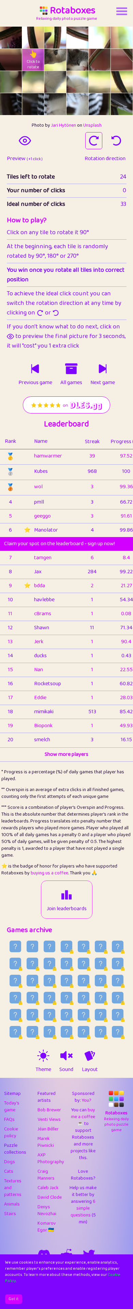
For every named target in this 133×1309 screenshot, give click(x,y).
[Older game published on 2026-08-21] (66, 963)
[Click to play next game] (102, 368)
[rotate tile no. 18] (11, 104)
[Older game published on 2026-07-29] (100, 1015)
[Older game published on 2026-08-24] (15, 963)
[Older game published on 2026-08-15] (49, 980)
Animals (12, 1204)
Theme (43, 1070)
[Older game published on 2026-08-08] (49, 997)
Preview (25, 159)
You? (86, 1100)
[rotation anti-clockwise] (116, 140)
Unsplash (92, 125)
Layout (90, 1070)
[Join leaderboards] (66, 894)
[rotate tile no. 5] (122, 37)
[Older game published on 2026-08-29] (49, 946)
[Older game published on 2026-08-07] (66, 997)
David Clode (50, 1197)
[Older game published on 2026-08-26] (100, 946)
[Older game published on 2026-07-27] (15, 1032)
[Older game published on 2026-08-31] (15, 946)
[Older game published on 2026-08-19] (100, 963)
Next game (102, 383)
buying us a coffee (49, 873)
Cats (8, 1171)
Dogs (9, 1162)
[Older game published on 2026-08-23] (32, 963)
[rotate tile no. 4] (99, 37)
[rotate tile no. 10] (99, 60)
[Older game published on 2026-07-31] (66, 1015)
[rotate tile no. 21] (77, 104)
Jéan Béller (48, 1129)
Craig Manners (46, 1175)
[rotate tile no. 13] (33, 82)
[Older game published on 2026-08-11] (117, 980)
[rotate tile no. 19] (33, 104)
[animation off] (89, 1055)
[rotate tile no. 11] (122, 60)
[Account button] (121, 11)
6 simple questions (83, 1208)
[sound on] (66, 1055)
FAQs (9, 1119)
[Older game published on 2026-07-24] (66, 1032)
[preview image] (24, 140)
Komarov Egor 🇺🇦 (47, 1227)
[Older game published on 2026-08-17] (15, 980)
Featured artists (47, 1097)
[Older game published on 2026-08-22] (49, 963)
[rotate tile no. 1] (33, 37)
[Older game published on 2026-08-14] (66, 980)
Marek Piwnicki (46, 1142)
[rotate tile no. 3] (77, 37)
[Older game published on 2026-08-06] (83, 997)
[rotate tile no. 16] (99, 82)
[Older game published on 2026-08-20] (83, 963)
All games (71, 383)
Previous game (35, 383)
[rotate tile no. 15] (77, 82)
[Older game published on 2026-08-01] (49, 1015)
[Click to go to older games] (71, 368)
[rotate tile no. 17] (122, 82)
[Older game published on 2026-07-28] (117, 1015)
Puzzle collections (15, 1149)
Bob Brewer (49, 1110)
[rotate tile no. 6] (11, 60)
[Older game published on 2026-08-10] (15, 997)
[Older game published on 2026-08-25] (117, 946)
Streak (92, 441)
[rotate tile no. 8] (55, 60)
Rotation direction (105, 159)
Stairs (10, 1213)
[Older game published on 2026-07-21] (117, 1032)
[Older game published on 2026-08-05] (100, 997)
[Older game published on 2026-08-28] (66, 946)
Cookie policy (11, 1132)
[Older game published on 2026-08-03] (15, 1015)
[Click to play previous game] (35, 368)
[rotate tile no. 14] (55, 82)
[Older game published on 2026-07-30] (83, 1015)
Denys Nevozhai (47, 1210)
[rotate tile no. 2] (55, 37)
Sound (66, 1070)
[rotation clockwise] (93, 140)
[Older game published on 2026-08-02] (32, 1015)
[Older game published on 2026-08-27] (83, 946)
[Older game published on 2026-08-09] (32, 997)
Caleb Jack (48, 1188)
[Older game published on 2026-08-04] (117, 997)
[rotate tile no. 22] (99, 104)
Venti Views (49, 1119)
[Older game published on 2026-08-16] (32, 980)
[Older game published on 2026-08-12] (100, 980)
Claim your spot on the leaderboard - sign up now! (59, 543)
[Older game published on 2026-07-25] (49, 1032)
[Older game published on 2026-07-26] (32, 1032)
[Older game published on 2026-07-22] (100, 1032)
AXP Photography (51, 1158)
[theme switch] (43, 1055)
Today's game (11, 1106)
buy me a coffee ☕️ (83, 1116)
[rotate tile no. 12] (11, 82)
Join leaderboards (67, 909)
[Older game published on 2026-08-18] (117, 963)
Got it (14, 1299)
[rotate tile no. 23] (122, 104)
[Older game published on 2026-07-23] (83, 1032)
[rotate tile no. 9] (77, 60)
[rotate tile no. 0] (11, 37)
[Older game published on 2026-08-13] (83, 980)
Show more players (66, 754)
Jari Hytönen (63, 125)
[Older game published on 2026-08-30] (32, 946)
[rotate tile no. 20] (55, 104)
